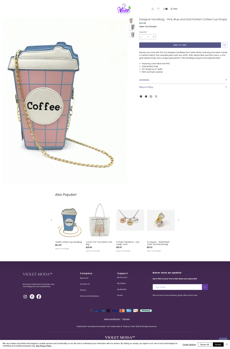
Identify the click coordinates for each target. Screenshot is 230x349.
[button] (165, 9)
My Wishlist (121, 289)
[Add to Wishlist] (224, 45)
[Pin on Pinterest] (146, 96)
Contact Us (85, 284)
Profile (120, 295)
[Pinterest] (32, 296)
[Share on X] (156, 96)
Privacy (83, 290)
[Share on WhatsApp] (151, 96)
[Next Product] (178, 220)
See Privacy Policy (43, 345)
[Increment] (154, 36)
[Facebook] (38, 296)
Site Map (126, 319)
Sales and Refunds (112, 319)
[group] (115, 226)
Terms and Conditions (86, 296)
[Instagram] (25, 296)
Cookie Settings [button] (189, 344)
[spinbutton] (147, 36)
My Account (122, 277)
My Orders (121, 283)
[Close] (226, 344)
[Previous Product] (51, 220)
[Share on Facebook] (141, 96)
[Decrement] (141, 36)
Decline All (204, 344)
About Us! (84, 278)
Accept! (218, 344)
